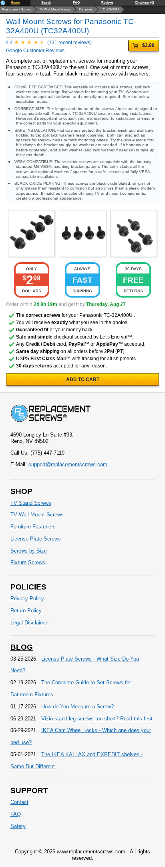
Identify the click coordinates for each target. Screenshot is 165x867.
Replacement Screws (16, 9)
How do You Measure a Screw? (77, 707)
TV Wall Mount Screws (55, 9)
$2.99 (148, 45)
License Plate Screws (35, 539)
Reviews (107, 2)
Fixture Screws (27, 562)
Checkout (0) (144, 2)
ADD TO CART (82, 379)
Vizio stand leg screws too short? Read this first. (97, 719)
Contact (19, 802)
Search (46, 2)
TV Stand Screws (30, 503)
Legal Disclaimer (29, 623)
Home (15, 2)
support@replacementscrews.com (67, 464)
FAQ (76, 2)
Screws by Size (28, 551)
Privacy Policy (27, 599)
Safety (18, 826)
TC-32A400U (110, 9)
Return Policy (26, 611)
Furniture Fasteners (33, 527)
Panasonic (86, 9)
